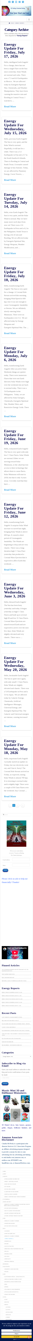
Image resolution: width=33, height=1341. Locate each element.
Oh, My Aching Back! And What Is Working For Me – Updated (16, 1023)
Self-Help (7, 1256)
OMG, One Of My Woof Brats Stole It (10, 1020)
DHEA (6, 1284)
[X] (13, 2)
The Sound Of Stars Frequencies (12, 1289)
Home (4, 1171)
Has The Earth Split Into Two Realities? (11, 1038)
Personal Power (8, 1253)
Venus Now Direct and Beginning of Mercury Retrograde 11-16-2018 (16, 1034)
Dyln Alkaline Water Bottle (11, 1291)
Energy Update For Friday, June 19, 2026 (15, 437)
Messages (8, 1314)
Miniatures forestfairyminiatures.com (14, 1248)
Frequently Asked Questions (11, 1269)
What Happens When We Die (8, 974)
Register (7, 1302)
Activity (8, 1309)
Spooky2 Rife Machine (10, 1294)
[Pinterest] (20, 2)
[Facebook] (10, 2)
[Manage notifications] (28, 1337)
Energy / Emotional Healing (11, 1181)
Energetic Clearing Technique (12, 1220)
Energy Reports (8, 1238)
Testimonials (6, 1199)
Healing (7, 1243)
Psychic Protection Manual (11, 1208)
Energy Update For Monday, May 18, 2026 (16, 747)
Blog (4, 1228)
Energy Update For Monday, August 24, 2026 (12, 992)
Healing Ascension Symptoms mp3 (13, 1213)
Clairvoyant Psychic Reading (11, 1191)
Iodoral (6, 1286)
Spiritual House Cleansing (11, 1194)
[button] (29, 19)
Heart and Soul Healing (10, 1184)
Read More (10, 106)
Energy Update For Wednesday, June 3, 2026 (14, 590)
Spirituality (8, 1258)
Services (5, 1176)
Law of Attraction (9, 1246)
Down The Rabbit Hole (10, 1233)
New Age (7, 1251)
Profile (6, 1304)
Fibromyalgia (8, 1241)
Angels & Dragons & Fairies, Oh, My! (13, 1279)
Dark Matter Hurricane (7, 1041)
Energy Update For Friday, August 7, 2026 (11, 1005)
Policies (6, 1271)
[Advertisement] (15, 914)
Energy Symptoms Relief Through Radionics (15, 1196)
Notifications (9, 1312)
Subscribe (5, 1083)
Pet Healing (7, 1186)
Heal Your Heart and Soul (8, 977)
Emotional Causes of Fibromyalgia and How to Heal (14, 980)
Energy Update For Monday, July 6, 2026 (16, 354)
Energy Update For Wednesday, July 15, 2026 (15, 127)
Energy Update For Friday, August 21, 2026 (11, 995)
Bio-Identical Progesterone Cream (13, 1281)
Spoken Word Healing (10, 1223)
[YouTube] (16, 2)
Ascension (7, 1231)
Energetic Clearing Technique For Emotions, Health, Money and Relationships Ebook (17, 1205)
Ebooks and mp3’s (7, 1201)
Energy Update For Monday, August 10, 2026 (12, 1002)
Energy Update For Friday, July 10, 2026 (14, 274)
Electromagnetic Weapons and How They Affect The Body (15, 1030)
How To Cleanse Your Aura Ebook (12, 1210)
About (4, 1173)
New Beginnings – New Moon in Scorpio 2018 (12, 1045)
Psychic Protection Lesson (11, 1225)
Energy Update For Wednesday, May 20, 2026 (15, 664)
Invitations (9, 1319)
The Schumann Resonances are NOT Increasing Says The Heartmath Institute (15, 970)
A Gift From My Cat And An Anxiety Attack (12, 1017)
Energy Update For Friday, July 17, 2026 (14, 50)
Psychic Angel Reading (10, 1189)
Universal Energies (9, 1261)
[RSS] (23, 2)
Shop (4, 1274)
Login (6, 1299)
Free (4, 1218)
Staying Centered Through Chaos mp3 (14, 1215)
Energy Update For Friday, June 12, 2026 (15, 510)
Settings (8, 1307)
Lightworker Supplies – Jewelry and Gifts (15, 1276)
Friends (8, 1317)
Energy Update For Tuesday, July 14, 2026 (15, 200)
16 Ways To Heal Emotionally (9, 1027)
